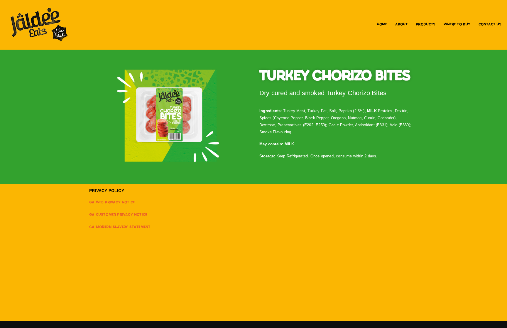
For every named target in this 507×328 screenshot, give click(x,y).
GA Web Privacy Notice (112, 203)
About (401, 25)
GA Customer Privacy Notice (118, 215)
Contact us (490, 25)
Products (425, 25)
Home (382, 25)
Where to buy (457, 25)
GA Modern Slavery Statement (119, 227)
